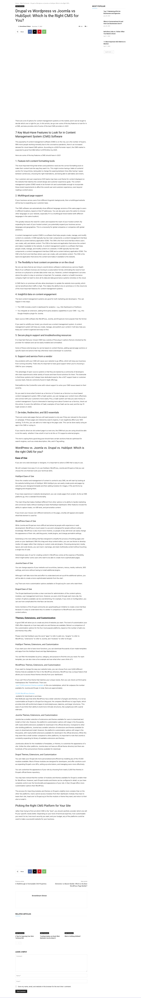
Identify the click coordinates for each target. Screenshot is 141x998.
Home (17, 3)
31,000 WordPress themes (25, 693)
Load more (108, 52)
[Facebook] (30, 32)
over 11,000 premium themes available (29, 685)
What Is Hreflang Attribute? (73, 936)
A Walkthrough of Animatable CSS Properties (30, 884)
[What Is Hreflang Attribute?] (76, 926)
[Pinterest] (39, 32)
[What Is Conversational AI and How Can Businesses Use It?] (97, 24)
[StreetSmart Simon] (16, 26)
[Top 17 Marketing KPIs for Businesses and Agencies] (97, 13)
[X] (35, 32)
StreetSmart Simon (25, 26)
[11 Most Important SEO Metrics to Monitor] (97, 44)
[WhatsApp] (44, 32)
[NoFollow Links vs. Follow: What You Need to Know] (97, 34)
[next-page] (20, 943)
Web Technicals (24, 3)
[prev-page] (16, 943)
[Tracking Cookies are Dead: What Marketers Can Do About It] (51, 926)
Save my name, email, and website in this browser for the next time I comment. (44, 986)
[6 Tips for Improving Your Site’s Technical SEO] (26, 926)
